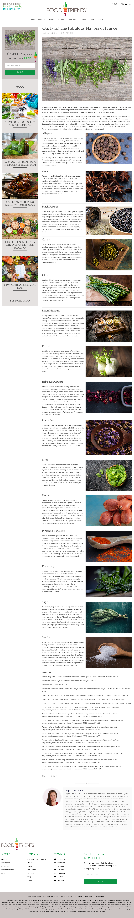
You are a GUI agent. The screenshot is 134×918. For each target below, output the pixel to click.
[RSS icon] (129, 4)
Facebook (61, 866)
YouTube (60, 880)
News (29, 863)
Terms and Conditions (92, 896)
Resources (31, 873)
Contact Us (61, 859)
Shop (29, 877)
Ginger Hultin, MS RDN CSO (63, 33)
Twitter (60, 877)
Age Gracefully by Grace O (36, 859)
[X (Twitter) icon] (115, 4)
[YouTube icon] (126, 4)
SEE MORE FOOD (20, 301)
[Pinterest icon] (119, 4)
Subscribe (61, 863)
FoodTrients (5, 866)
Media (29, 880)
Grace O (4, 859)
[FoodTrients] (67, 8)
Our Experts (5, 863)
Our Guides (31, 870)
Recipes (30, 866)
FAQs (3, 873)
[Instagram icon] (122, 4)
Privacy (103, 896)
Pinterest (60, 870)
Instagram (61, 873)
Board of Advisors (7, 870)
